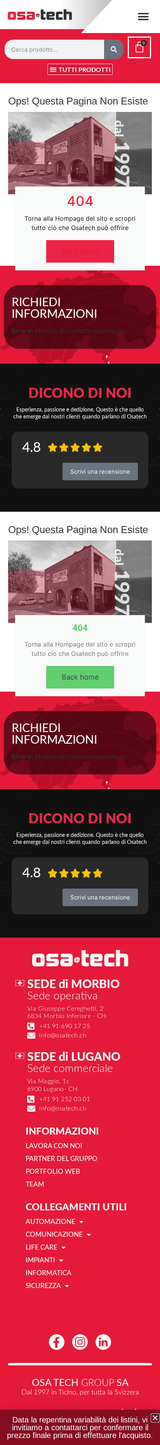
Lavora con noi (54, 1146)
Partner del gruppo (61, 1159)
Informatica (48, 1273)
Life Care (41, 1247)
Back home (80, 251)
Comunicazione (54, 1234)
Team (35, 1184)
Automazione (50, 1221)
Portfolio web (53, 1171)
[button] (143, 16)
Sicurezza (43, 1286)
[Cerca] (113, 49)
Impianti (40, 1260)
